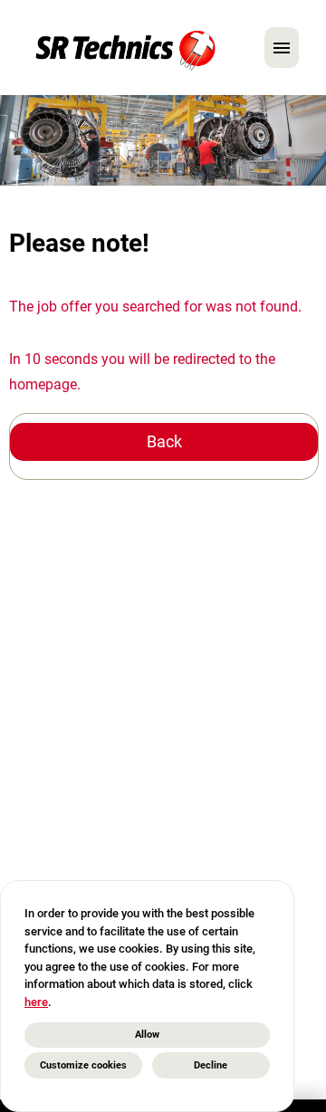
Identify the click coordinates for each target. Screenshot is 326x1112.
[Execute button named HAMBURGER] (281, 47)
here (36, 1002)
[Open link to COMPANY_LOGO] (125, 47)
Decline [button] (210, 1065)
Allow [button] (147, 1034)
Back (164, 441)
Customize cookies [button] (83, 1065)
